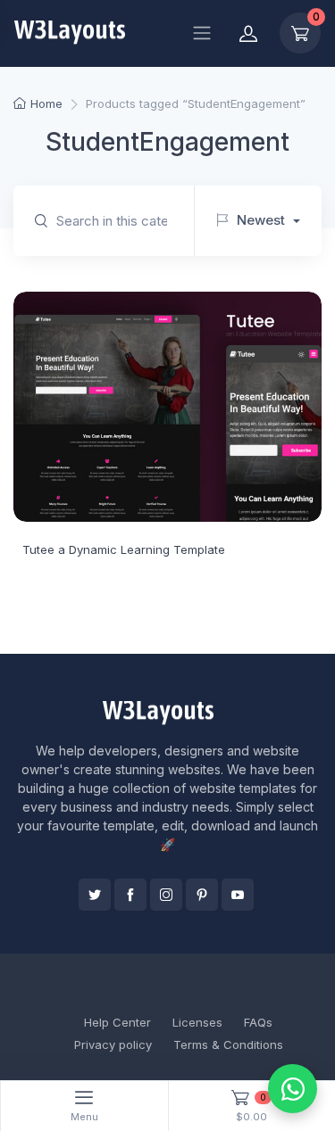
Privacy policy (113, 1044)
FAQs (258, 1022)
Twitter (95, 895)
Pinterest (202, 895)
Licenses (197, 1022)
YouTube (238, 895)
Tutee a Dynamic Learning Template (123, 549)
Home (46, 103)
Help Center (117, 1022)
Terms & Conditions (228, 1044)
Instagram (166, 895)
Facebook (130, 895)
